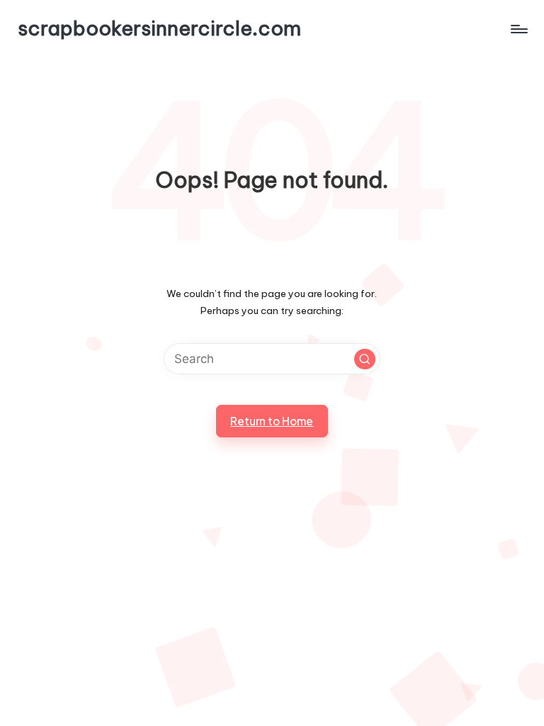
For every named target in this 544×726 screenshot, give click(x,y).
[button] (364, 359)
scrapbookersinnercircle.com (159, 29)
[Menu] (518, 28)
